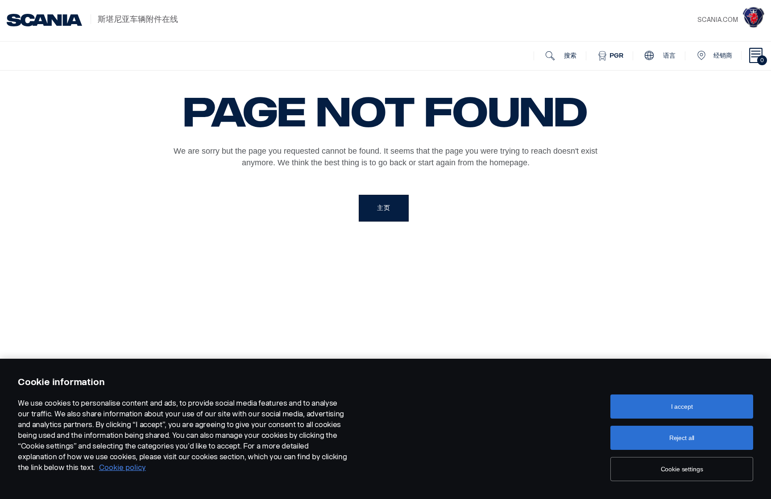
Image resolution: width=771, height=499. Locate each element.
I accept (682, 406)
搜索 (569, 55)
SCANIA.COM (717, 20)
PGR (615, 55)
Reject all (682, 437)
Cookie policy (122, 467)
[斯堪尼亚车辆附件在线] (44, 20)
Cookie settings (682, 469)
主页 (383, 208)
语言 (668, 55)
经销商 (722, 55)
